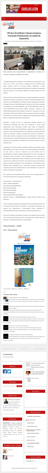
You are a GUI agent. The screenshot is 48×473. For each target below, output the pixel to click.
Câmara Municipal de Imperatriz (22, 41)
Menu (4, 18)
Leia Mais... (7, 303)
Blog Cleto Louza (31, 419)
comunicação (6, 430)
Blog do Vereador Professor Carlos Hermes (34, 430)
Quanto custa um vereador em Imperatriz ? (19, 325)
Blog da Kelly (30, 422)
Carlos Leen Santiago (15, 399)
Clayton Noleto (7, 432)
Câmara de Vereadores (16, 430)
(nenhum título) (35, 378)
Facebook (15, 288)
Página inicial (24, 348)
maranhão (19, 423)
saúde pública (39, 41)
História (20, 428)
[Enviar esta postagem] (4, 292)
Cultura (13, 423)
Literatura (5, 434)
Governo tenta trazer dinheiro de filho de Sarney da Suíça (22, 317)
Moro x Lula (11, 455)
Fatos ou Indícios (31, 436)
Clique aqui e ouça (21, 243)
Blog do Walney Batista (33, 433)
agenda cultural (12, 425)
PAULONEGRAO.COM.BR (33, 443)
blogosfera (13, 434)
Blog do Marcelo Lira (32, 426)
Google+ (27, 288)
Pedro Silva (34, 468)
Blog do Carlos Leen (21, 468)
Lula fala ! (10, 449)
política (5, 425)
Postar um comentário (8, 357)
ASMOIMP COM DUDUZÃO (33, 416)
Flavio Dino (13, 428)
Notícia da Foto (31, 440)
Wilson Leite (30, 446)
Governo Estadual (17, 432)
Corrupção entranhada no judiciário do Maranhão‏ (21, 334)
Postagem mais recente (8, 348)
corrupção (31, 41)
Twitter (21, 288)
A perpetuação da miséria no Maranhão (18, 297)
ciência (9, 434)
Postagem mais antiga (39, 348)
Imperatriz (6, 423)
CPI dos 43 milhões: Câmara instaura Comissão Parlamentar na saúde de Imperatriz (24, 36)
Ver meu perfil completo (8, 410)
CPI (34, 41)
